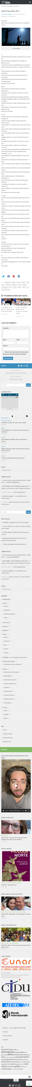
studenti (12, 1069)
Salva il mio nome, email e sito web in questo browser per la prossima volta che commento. (15, 353)
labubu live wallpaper (8, 496)
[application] (16, 785)
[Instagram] (24, 366)
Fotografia (10, 6)
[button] (16, 785)
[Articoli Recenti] (5, 416)
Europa (6, 649)
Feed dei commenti (8, 737)
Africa (5, 637)
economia (7, 1057)
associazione (7, 282)
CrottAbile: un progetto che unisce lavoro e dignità (13, 422)
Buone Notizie (7, 676)
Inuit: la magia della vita (19, 492)
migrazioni (17, 1064)
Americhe (6, 641)
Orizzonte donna (8, 691)
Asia (5, 645)
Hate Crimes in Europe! (10, 680)
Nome (5, 339)
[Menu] (30, 2)
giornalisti (4, 1059)
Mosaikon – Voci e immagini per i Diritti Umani (14, 1028)
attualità (13, 282)
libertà (6, 1064)
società (23, 287)
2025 (16, 409)
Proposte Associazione (9, 661)
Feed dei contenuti (7, 734)
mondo (14, 287)
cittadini (23, 282)
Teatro (5, 618)
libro (9, 1064)
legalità (28, 1062)
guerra (19, 284)
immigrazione (5, 287)
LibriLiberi (6, 687)
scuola (22, 1066)
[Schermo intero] (28, 810)
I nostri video (6, 622)
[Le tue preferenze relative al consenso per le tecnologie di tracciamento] (29, 1084)
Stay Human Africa (8, 699)
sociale (25, 1066)
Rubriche (5, 669)
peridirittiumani (11, 1066)
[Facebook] (19, 366)
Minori (5, 718)
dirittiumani (16, 1055)
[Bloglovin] (30, 366)
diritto (28, 1055)
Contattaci (5, 1039)
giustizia (10, 1059)
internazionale (15, 1062)
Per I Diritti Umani (6, 14)
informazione (5, 1062)
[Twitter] (21, 366)
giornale (18, 1057)
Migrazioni (5, 630)
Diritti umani (23, 1055)
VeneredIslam (7, 703)
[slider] (14, 810)
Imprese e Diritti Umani (10, 683)
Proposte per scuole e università (12, 664)
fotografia (8, 284)
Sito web (5, 345)
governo (15, 1059)
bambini (18, 282)
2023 (4, 409)
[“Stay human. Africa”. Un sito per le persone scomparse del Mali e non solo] (16, 934)
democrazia (4, 1055)
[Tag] (27, 416)
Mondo (16, 6)
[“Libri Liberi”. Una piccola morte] (16, 866)
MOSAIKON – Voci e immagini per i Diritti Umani (15, 657)
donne (3, 284)
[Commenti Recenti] (19, 416)
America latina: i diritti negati (11, 672)
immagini (24, 284)
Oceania (6, 652)
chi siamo (5, 1032)
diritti (28, 282)
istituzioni (21, 1062)
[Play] (3, 810)
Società (3, 437)
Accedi (5, 730)
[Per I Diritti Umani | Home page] (7, 2)
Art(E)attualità (6, 599)
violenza (18, 1069)
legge (2, 1064)
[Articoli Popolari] (12, 416)
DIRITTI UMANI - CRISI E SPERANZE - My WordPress (16, 486)
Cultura (3, 6)
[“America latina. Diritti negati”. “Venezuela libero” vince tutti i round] (16, 903)
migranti (12, 1064)
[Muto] (26, 810)
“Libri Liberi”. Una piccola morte (9, 885)
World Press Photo (6, 289)
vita (27, 287)
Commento (6, 328)
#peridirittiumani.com (8, 1050)
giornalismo (14, 284)
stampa (9, 1069)
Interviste (5, 626)
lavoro (10, 287)
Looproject (16, 1081)
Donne (5, 710)
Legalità (6, 714)
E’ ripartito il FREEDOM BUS (12, 482)
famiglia (13, 1057)
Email (18, 339)
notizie (3, 1066)
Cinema (6, 606)
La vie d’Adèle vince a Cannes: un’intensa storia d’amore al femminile (7, 309)
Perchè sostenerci (7, 1036)
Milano (22, 1064)
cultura (25, 1052)
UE (15, 1069)
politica (19, 287)
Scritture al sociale (6, 420)
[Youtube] (27, 366)
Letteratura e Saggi (9, 614)
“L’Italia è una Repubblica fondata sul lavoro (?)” (13, 458)
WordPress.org (7, 741)
